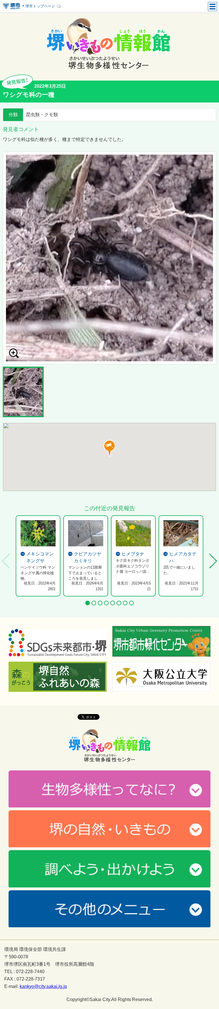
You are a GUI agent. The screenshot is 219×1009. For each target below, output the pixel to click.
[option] (109, 257)
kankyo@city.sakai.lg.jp (43, 986)
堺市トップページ (40, 6)
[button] (109, 448)
